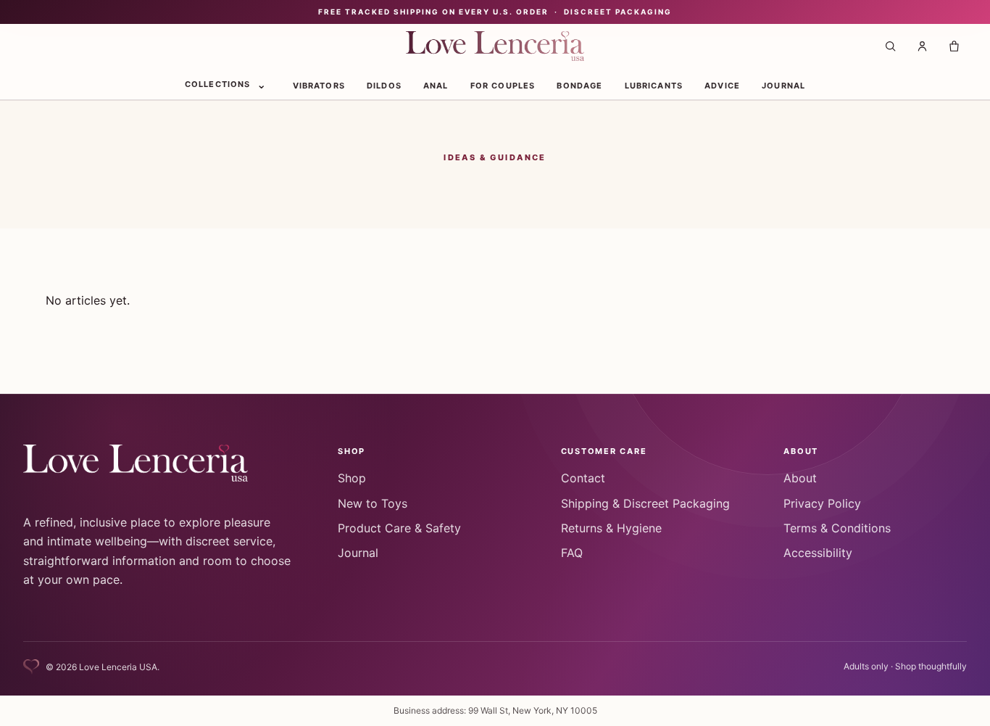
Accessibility (817, 552)
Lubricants (654, 85)
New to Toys (372, 503)
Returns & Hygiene (611, 528)
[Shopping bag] (954, 46)
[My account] (922, 46)
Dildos (384, 85)
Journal (783, 85)
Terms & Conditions (837, 528)
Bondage (579, 85)
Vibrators (319, 85)
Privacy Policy (822, 503)
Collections (218, 83)
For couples (503, 85)
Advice (722, 85)
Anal (436, 85)
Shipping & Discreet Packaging (645, 503)
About (800, 478)
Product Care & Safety (399, 528)
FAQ (572, 552)
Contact (583, 478)
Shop (352, 478)
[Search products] (890, 46)
